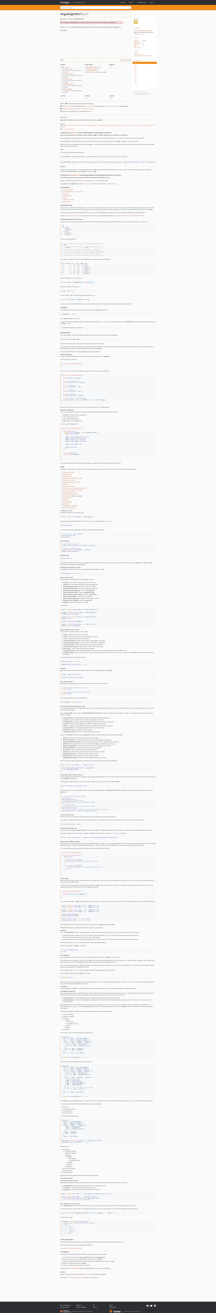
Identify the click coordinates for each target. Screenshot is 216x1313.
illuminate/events (67, 79)
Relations (65, 484)
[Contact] (147, 1305)
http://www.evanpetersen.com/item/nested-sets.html (129, 215)
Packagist (65, 2)
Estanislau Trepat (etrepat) (73, 1277)
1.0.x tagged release (111, 184)
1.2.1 (135, 76)
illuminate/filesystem (68, 84)
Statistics (78, 1305)
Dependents (137, 42)
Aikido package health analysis (142, 56)
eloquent (84, 109)
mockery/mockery (91, 69)
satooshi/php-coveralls (92, 72)
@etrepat (89, 1277)
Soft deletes (66, 504)
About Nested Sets (68, 190)
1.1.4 (135, 84)
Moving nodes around (69, 480)
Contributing (66, 201)
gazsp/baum (73, 133)
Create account (141, 2)
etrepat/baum (73, 175)
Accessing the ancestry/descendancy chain (75, 488)
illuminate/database (67, 74)
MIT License (87, 1274)
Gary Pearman (90, 106)
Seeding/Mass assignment (70, 506)
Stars (135, 45)
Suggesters (137, 44)
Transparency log (139, 34)
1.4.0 (135, 65)
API (94, 1305)
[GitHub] (155, 1305)
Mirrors (95, 1307)
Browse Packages (81, 1307)
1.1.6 (135, 80)
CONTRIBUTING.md (74, 1268)
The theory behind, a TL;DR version (73, 191)
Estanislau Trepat (67, 106)
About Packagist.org (65, 1305)
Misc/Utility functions (69, 508)
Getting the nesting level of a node (72, 478)
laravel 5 (91, 109)
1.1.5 (135, 82)
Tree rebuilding (67, 502)
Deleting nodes (67, 476)
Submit (131, 2)
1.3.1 (135, 71)
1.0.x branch (87, 184)
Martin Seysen (113, 106)
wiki (123, 1242)
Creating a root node (68, 472)
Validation (65, 500)
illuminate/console (67, 69)
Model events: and (72, 496)
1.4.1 (135, 63)
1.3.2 (135, 69)
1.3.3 (135, 67)
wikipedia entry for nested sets (73, 215)
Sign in (152, 2)
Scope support (67, 498)
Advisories (137, 54)
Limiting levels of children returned (73, 490)
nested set (78, 109)
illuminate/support (67, 89)
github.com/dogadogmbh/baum (143, 30)
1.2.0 (135, 78)
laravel (71, 109)
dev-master (137, 60)
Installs (136, 40)
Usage (64, 197)
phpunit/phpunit (91, 70)
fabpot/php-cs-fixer (91, 67)
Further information (68, 199)
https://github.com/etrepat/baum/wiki (71, 1248)
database (65, 109)
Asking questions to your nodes (71, 482)
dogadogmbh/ (70, 14)
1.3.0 (135, 74)
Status (111, 1305)
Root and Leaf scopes (69, 486)
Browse (123, 2)
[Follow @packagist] (151, 1305)
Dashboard (112, 1307)
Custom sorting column (69, 492)
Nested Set (83, 180)
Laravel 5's (96, 180)
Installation (66, 193)
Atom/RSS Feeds (64, 1307)
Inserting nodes (67, 474)
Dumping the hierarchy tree (70, 494)
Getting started (67, 195)
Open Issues (137, 47)
